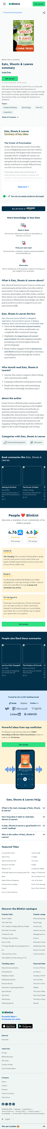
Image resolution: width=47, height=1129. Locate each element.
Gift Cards (5, 1061)
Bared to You (6, 869)
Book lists (5, 1040)
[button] (23, 809)
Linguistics (7, 112)
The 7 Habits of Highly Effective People (15, 926)
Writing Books (7, 972)
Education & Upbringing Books (13, 987)
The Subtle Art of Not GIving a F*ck (14, 958)
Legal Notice (27, 1109)
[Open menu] (4, 4)
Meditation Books (8, 976)
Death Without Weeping (10, 880)
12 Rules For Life (7, 934)
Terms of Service (7, 1111)
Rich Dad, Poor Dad (9, 930)
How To (39, 107)
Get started (39, 4)
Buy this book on (19, 209)
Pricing (4, 1053)
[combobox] (9, 1119)
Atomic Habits (7, 919)
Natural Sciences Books (10, 968)
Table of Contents (9, 117)
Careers (4, 1086)
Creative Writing (10, 107)
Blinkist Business (7, 1057)
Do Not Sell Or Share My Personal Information (29, 1113)
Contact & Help (7, 1065)
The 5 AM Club (7, 922)
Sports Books (6, 991)
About (4, 1082)
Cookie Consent (33, 1111)
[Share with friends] (44, 12)
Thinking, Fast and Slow (10, 938)
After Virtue (6, 857)
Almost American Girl (9, 861)
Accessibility (6, 1113)
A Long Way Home (8, 853)
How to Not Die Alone (9, 892)
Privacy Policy (21, 1111)
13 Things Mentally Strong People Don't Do (15, 948)
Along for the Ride (8, 865)
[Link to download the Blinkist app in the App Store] (9, 1026)
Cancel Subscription (9, 1068)
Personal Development (13, 12)
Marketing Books (7, 1003)
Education (38, 442)
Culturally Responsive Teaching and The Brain (16, 874)
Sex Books (5, 995)
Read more (22, 187)
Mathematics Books (8, 980)
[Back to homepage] (14, 4)
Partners (4, 1090)
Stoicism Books (7, 984)
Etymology (26, 107)
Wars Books (6, 999)
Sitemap (17, 1109)
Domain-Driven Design (9, 884)
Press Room (6, 1097)
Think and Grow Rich (9, 954)
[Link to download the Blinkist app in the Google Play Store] (25, 1026)
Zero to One (6, 942)
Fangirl (4, 888)
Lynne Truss (6, 72)
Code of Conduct (8, 1093)
